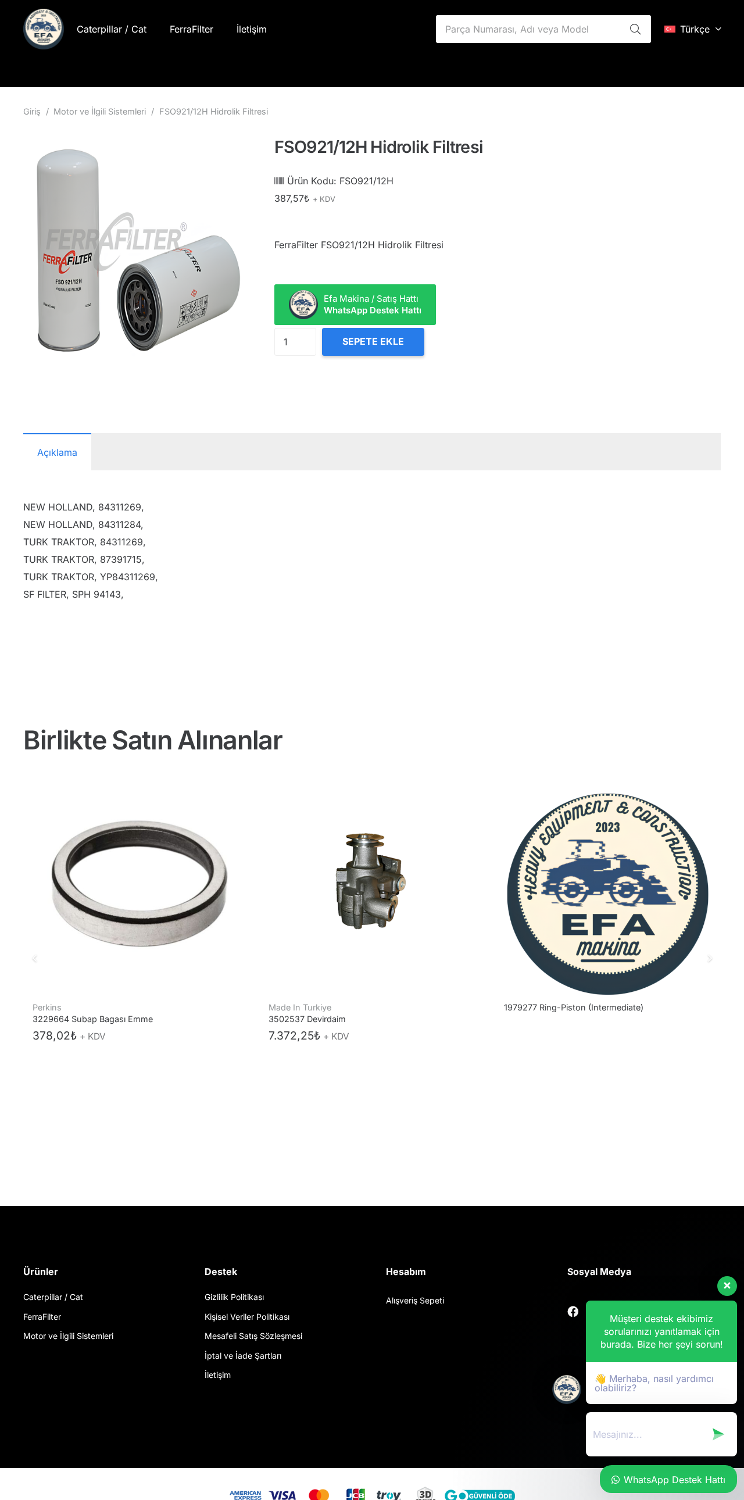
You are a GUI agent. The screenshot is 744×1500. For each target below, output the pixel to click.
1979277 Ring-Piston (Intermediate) (338, 1007)
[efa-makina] (43, 29)
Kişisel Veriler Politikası (247, 1317)
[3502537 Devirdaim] (137, 884)
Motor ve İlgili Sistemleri (99, 111)
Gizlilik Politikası (234, 1297)
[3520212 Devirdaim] (608, 884)
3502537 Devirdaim (71, 1019)
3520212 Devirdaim (542, 1007)
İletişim (218, 1375)
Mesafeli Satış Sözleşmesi (253, 1336)
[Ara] (635, 29)
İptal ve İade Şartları (243, 1355)
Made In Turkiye (64, 1007)
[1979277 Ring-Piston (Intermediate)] (372, 884)
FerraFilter (42, 1317)
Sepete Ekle (373, 341)
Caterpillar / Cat (53, 1297)
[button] (692, 29)
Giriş (32, 111)
